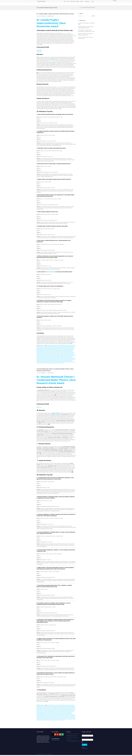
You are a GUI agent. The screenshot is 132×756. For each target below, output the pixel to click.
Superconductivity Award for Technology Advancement (54, 355)
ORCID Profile (39, 49)
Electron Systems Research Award (42, 709)
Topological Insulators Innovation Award (58, 720)
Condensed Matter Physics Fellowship (69, 707)
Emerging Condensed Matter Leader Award (56, 709)
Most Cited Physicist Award (64, 711)
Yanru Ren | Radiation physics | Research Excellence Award (85, 38)
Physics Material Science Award (50, 714)
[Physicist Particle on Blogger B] (55, 734)
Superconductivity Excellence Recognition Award (57, 358)
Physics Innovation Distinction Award (62, 713)
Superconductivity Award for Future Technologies (65, 352)
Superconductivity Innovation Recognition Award (45, 360)
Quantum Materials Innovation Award (49, 348)
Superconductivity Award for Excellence (50, 352)
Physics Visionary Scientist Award (59, 715)
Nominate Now (72, 1)
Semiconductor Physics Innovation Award (44, 718)
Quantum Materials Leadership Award (63, 348)
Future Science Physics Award (58, 710)
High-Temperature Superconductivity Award (67, 345)
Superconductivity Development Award (46, 356)
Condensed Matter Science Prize (55, 708)
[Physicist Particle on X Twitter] (53, 734)
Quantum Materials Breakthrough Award (55, 347)
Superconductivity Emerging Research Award (52, 357)
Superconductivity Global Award (44, 359)
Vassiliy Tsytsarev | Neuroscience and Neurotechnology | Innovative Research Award (86, 31)
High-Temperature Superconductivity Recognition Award (61, 346)
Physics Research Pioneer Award (47, 715)
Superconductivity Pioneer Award (54, 361)
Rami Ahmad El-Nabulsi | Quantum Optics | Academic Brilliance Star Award (85, 27)
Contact (92, 1)
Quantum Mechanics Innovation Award (56, 717)
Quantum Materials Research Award (67, 349)
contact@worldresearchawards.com (73, 740)
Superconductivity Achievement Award (55, 350)
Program (81, 1)
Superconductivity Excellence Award (43, 358)
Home (65, 1)
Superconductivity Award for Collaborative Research (54, 351)
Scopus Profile (39, 50)
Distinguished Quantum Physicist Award (68, 708)
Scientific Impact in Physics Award (69, 717)
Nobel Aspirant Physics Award (58, 712)
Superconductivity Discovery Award (59, 356)
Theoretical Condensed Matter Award (45, 719)
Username (85, 733)
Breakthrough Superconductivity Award (43, 707)
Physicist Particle (41, 1)
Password (85, 737)
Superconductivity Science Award (45, 362)
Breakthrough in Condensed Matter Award (67, 706)
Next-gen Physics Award (48, 712)
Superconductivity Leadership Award (60, 360)
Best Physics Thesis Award (41, 706)
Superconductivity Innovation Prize (70, 359)
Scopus (38, 406)
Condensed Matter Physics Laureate (43, 708)
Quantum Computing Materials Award (46, 716)
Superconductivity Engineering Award (66, 357)
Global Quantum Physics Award (42, 711)
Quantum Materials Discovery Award (68, 716)
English (115, 0)
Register (77, 1)
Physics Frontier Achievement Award (49, 713)
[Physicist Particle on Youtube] (58, 734)
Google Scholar (39, 51)
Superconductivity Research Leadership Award (45, 361)
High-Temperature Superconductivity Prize (44, 346)
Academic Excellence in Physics (53, 705)
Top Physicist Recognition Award (70, 719)
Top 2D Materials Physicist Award (58, 719)
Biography (42, 345)
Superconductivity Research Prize (59, 361)
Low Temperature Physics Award (53, 711)
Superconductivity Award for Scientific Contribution (55, 354)
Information (87, 1)
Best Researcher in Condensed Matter (52, 706)
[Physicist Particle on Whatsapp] (62, 734)
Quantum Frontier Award (57, 716)
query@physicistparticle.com (72, 735)
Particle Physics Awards (56, 740)
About (68, 1)
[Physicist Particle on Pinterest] (60, 734)
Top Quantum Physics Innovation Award (43, 720)
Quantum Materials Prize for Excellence (54, 349)
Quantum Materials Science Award (43, 350)
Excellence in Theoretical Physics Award (46, 710)
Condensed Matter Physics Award (56, 707)
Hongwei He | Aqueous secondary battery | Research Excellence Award (85, 34)
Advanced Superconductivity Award (54, 345)
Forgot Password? (85, 748)
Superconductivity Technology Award (57, 362)
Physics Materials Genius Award (61, 714)
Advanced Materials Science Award (65, 705)
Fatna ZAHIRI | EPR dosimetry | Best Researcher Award (86, 24)
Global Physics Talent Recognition (69, 710)
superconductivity (65, 33)
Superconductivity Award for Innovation (43, 353)
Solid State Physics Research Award (57, 718)
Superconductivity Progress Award (66, 361)
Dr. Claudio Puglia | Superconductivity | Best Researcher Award (55, 14)
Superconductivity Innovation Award (57, 359)
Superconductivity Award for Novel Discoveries (59, 353)
